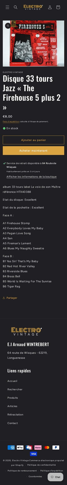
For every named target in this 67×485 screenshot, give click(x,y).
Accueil (12, 381)
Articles (12, 406)
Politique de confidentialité (41, 465)
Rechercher (15, 389)
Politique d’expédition (51, 471)
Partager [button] (12, 297)
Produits (12, 397)
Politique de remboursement (22, 471)
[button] (7, 7)
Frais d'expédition (11, 121)
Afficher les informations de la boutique (32, 176)
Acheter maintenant (33, 150)
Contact (12, 423)
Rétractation (15, 414)
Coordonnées (35, 476)
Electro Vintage (20, 460)
